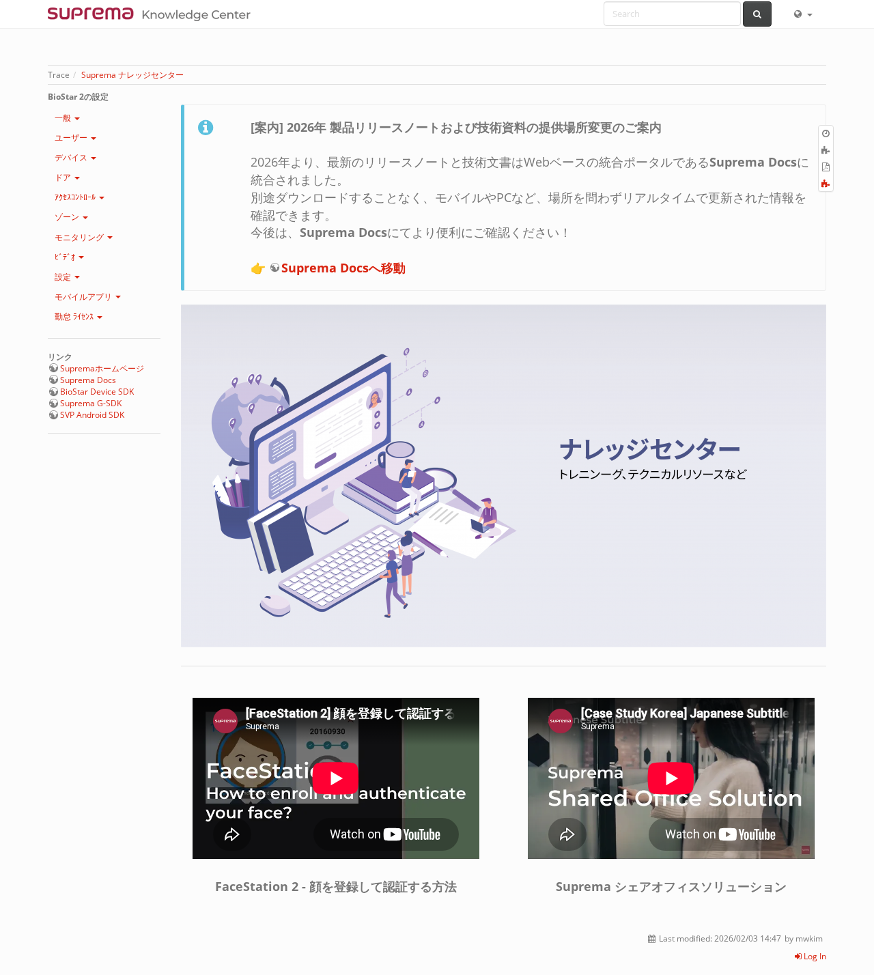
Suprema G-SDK (91, 403)
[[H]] (153, 13)
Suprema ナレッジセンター (132, 75)
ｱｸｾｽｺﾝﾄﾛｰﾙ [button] (76, 197)
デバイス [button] (72, 157)
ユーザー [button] (72, 137)
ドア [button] (64, 177)
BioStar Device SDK (97, 391)
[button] (802, 13)
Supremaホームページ (102, 368)
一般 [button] (64, 118)
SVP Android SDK (92, 415)
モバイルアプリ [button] (84, 296)
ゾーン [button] (68, 217)
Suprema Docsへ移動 (343, 267)
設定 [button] (64, 277)
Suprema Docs (88, 380)
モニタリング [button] (80, 237)
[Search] (757, 14)
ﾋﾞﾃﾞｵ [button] (66, 257)
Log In (814, 956)
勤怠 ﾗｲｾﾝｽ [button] (75, 316)
